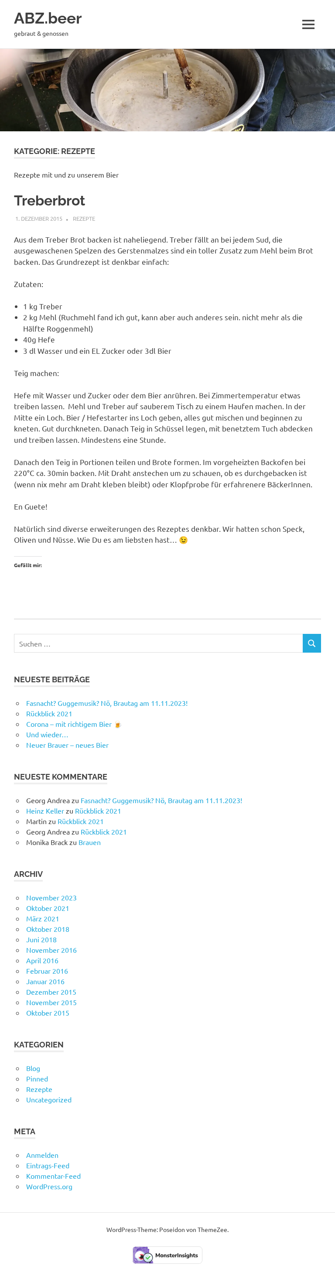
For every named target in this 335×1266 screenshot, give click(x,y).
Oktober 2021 (47, 907)
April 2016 (42, 960)
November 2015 (51, 1002)
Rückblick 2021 (49, 713)
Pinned (37, 1078)
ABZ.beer (48, 18)
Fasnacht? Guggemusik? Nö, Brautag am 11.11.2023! (107, 702)
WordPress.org (49, 1186)
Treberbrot (49, 200)
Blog (33, 1068)
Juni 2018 (41, 939)
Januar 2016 (45, 981)
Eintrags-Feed (47, 1165)
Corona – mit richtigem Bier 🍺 (74, 723)
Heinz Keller (45, 810)
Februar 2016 (47, 970)
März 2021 (42, 918)
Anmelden (42, 1154)
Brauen (90, 842)
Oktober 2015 (47, 1012)
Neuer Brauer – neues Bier (67, 744)
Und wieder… (47, 734)
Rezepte (84, 218)
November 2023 (51, 897)
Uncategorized (49, 1099)
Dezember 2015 (51, 991)
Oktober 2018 (47, 928)
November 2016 (51, 949)
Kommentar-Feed (53, 1175)
